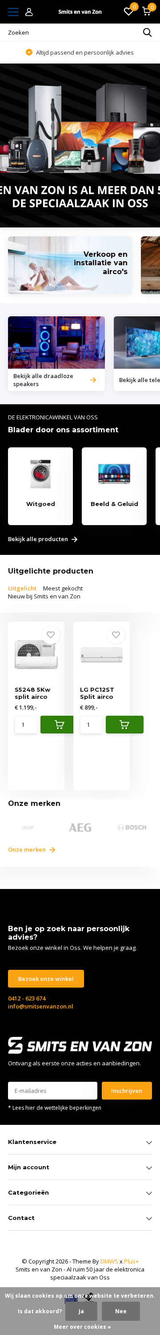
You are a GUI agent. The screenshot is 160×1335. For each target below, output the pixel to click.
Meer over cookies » (82, 1327)
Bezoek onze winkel (46, 979)
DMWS (109, 1261)
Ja (81, 1311)
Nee (121, 1311)
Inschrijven (126, 1091)
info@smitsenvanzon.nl (40, 1006)
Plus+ (131, 1261)
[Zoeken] (147, 32)
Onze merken (27, 849)
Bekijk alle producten (38, 539)
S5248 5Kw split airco (32, 693)
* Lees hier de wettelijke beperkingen (54, 1108)
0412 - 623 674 (26, 998)
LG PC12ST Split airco (97, 693)
